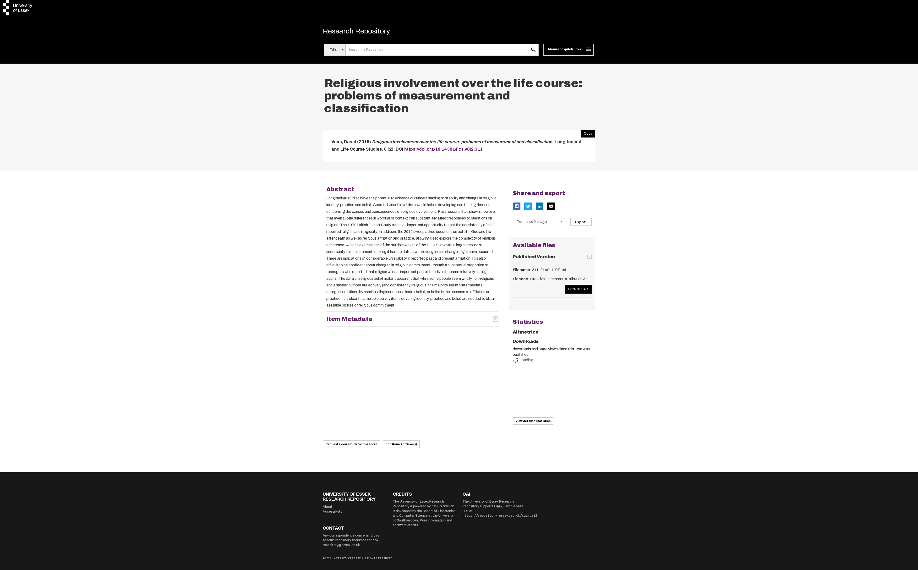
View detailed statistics (533, 421)
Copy (586, 132)
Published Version (534, 256)
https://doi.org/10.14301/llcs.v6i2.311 (443, 149)
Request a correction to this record (351, 444)
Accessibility (332, 511)
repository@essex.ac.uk (341, 545)
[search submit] (533, 50)
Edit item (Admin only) (401, 444)
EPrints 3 (438, 506)
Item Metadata (349, 319)
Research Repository (356, 31)
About (327, 507)
